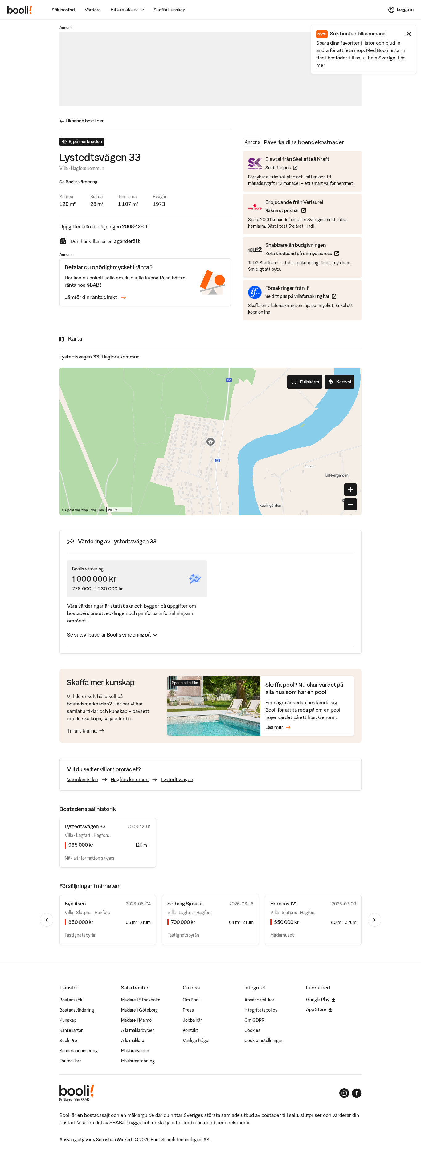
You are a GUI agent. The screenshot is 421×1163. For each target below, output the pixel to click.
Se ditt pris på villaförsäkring (300, 296)
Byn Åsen (75, 904)
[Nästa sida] (374, 920)
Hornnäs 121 (283, 904)
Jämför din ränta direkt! (92, 297)
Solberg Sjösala (184, 904)
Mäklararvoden (135, 1050)
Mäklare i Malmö (136, 1020)
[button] (210, 441)
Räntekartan (71, 1030)
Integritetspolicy (260, 1010)
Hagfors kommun (130, 779)
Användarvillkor (259, 1000)
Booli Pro (68, 1040)
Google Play (317, 999)
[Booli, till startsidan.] (19, 10)
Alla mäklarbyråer (137, 1030)
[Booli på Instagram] (344, 1093)
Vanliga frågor (196, 1040)
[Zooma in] (350, 489)
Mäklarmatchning (138, 1061)
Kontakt (190, 1030)
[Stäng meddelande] (409, 34)
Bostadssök (70, 1000)
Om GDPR (254, 1020)
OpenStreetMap (76, 510)
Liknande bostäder (85, 121)
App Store (316, 1009)
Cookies (252, 1030)
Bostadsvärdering (76, 1010)
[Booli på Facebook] (357, 1093)
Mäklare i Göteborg (139, 1010)
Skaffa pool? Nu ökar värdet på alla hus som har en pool (304, 688)
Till (82, 731)
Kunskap (67, 1020)
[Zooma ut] (350, 504)
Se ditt (297, 167)
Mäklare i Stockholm (140, 1000)
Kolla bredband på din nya (302, 253)
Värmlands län (82, 779)
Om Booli (192, 1000)
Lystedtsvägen (177, 779)
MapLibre (97, 510)
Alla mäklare (132, 1040)
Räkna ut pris (294, 210)
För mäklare (70, 1061)
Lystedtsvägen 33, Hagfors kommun (99, 357)
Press (188, 1010)
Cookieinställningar (263, 1040)
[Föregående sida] (46, 920)
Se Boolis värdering (78, 182)
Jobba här (192, 1020)
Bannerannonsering (78, 1050)
